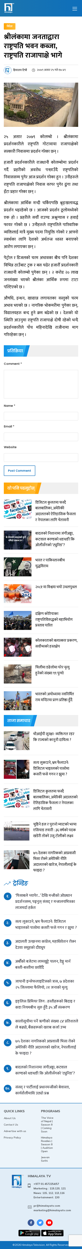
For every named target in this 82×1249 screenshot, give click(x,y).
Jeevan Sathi (45, 1159)
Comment (13, 364)
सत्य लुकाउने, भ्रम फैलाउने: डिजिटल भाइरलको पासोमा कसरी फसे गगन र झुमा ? (46, 924)
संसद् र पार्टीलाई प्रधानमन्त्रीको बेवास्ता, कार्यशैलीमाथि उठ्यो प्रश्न (42, 1090)
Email (9, 426)
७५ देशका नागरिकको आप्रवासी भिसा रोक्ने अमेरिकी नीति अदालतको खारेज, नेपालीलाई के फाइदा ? (45, 1047)
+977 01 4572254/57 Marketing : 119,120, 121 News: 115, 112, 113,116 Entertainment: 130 (50, 1190)
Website (10, 447)
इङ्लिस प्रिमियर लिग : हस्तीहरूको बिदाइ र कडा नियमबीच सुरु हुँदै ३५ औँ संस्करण (45, 1004)
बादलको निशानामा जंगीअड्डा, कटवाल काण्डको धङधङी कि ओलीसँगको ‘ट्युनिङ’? (45, 1070)
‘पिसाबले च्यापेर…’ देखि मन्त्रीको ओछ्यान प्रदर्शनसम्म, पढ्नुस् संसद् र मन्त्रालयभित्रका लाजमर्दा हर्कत (45, 901)
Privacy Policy (12, 1137)
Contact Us (11, 1124)
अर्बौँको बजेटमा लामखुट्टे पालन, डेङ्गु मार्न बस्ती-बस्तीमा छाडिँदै (43, 964)
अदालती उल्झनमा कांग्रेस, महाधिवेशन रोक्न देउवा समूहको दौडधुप (45, 944)
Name (9, 406)
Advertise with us (15, 1131)
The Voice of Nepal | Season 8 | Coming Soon (47, 1124)
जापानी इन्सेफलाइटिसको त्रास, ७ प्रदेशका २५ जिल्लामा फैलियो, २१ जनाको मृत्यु (44, 984)
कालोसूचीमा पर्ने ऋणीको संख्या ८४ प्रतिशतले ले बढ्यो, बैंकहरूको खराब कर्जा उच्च (46, 1024)
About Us (10, 1118)
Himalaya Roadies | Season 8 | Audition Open (47, 1144)
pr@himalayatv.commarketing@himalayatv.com (52, 1208)
